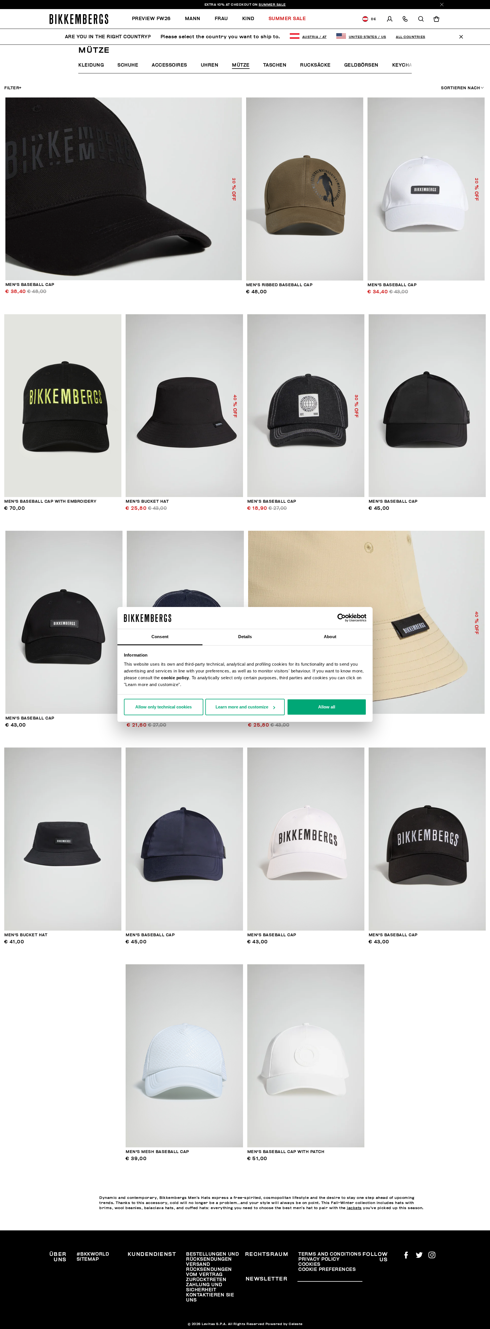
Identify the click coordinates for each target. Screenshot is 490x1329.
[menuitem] (155, 19)
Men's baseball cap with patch (286, 1152)
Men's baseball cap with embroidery (50, 501)
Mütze (241, 65)
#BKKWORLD (93, 1254)
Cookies (309, 1264)
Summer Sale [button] (287, 18)
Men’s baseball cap (271, 501)
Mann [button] (192, 18)
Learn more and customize (242, 706)
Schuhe (127, 65)
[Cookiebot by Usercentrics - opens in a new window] (341, 618)
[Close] (442, 4)
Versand (198, 1264)
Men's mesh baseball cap (157, 1152)
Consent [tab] (159, 636)
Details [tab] (245, 636)
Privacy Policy (318, 1259)
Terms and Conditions (329, 1254)
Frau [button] (221, 18)
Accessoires (169, 65)
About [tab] (330, 636)
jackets (354, 1208)
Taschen (275, 65)
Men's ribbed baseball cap (279, 285)
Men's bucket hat (147, 501)
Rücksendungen (209, 1269)
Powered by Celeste (284, 1324)
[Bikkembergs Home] (78, 19)
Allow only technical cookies (163, 706)
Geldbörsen (361, 65)
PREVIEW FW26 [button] (151, 18)
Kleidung (91, 65)
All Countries (410, 37)
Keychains (406, 65)
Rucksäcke (315, 65)
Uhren (210, 65)
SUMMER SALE (272, 4)
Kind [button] (248, 18)
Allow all (326, 706)
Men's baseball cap (29, 285)
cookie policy (175, 677)
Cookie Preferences (327, 1269)
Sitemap (88, 1259)
